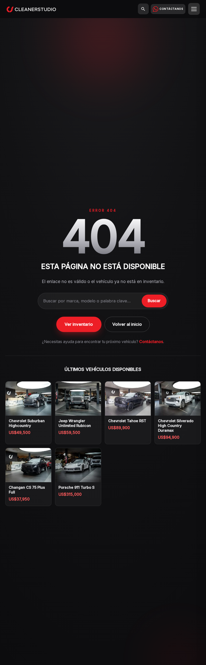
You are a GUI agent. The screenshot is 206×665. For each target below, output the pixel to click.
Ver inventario (79, 324)
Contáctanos (151, 341)
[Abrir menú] (194, 9)
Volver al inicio (127, 324)
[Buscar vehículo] (143, 9)
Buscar (154, 300)
